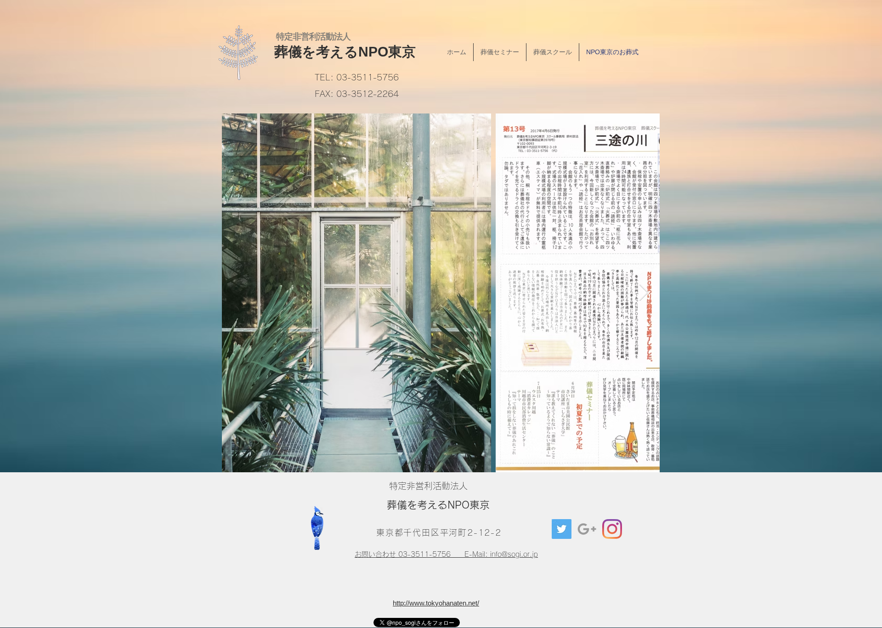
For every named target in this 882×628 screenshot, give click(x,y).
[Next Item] (644, 293)
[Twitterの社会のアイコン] (561, 529)
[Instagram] (612, 529)
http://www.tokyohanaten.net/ (436, 603)
